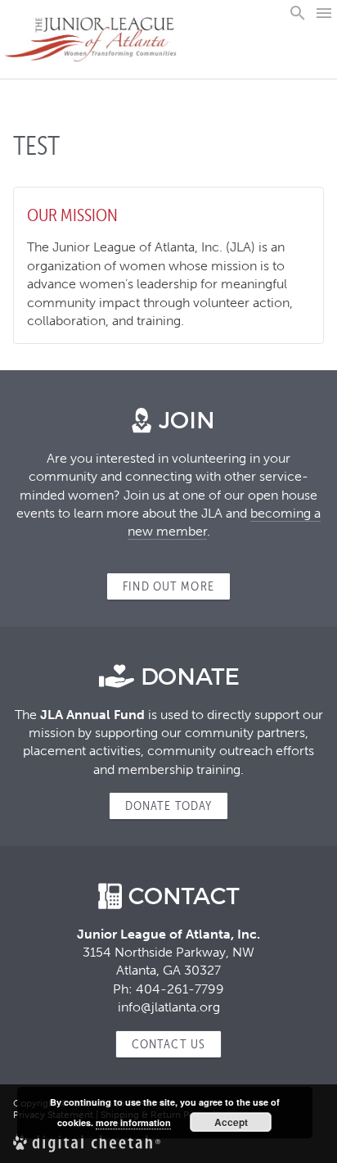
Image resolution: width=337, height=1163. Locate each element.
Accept (231, 1122)
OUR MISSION (72, 215)
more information (133, 1122)
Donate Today (168, 805)
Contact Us (168, 1044)
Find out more (168, 586)
